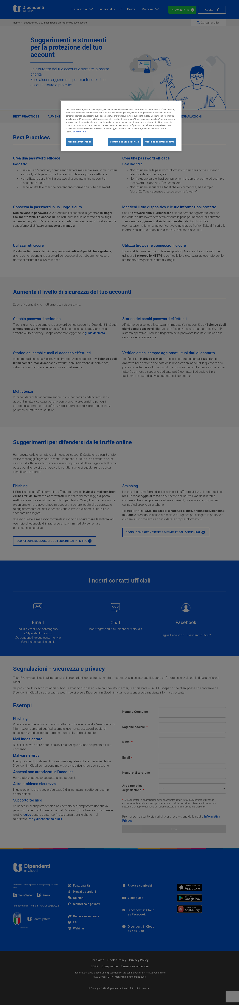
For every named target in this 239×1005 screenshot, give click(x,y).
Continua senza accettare (124, 141)
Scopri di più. (79, 131)
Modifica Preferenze (79, 141)
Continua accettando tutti (159, 141)
